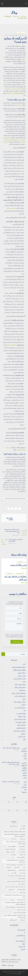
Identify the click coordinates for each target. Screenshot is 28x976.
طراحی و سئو (10, 973)
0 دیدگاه (6, 35)
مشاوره (23, 733)
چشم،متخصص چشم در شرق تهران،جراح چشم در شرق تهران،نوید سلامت (14, 903)
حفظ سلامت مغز (21, 851)
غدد (24, 710)
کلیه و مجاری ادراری (19, 719)
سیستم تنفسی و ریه (20, 707)
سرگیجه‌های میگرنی (12, 345)
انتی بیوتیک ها (22, 838)
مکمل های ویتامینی (21, 889)
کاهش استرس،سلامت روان (19, 912)
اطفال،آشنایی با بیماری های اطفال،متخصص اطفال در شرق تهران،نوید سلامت (14, 835)
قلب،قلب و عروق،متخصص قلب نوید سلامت (16, 881)
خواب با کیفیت (22, 854)
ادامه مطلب (24, 568)
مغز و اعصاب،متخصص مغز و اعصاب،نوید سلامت (15, 498)
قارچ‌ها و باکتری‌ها (21, 878)
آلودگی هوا (23, 826)
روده (13, 857)
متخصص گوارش (20, 728)
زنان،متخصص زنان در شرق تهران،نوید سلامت (15, 864)
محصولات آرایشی (21, 884)
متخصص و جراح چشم (19, 731)
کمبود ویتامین (22, 919)
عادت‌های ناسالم (22, 870)
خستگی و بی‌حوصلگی (10, 851)
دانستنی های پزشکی (19, 687)
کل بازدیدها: (21, 946)
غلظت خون (13, 872)
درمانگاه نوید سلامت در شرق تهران (13, 88)
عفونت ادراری (22, 872)
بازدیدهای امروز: (20, 935)
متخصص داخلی (21, 725)
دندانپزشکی (22, 690)
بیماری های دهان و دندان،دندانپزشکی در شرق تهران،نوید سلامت (15, 842)
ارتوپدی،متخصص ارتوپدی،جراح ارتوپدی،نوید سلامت (14, 831)
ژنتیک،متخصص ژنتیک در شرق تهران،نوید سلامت (15, 907)
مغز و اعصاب (16, 16)
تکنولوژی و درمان (12, 846)
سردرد (24, 867)
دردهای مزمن (13, 854)
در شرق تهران (15, 93)
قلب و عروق (21, 716)
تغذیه (24, 681)
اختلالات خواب (22, 828)
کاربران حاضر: (21, 930)
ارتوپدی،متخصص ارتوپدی (18, 667)
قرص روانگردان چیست (18, 565)
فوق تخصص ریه (21, 713)
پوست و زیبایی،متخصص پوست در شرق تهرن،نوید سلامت (14, 895)
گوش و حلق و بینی (19, 573)
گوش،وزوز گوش (13, 919)
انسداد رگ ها (14, 838)
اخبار (24, 664)
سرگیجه (19, 105)
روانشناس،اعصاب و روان (18, 693)
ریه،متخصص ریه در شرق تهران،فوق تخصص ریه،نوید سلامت (16, 861)
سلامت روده (16, 867)
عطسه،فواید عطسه (11, 870)
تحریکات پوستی (22, 846)
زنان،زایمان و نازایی (20, 696)
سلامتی (23, 704)
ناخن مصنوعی (11, 889)
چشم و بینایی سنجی (20, 684)
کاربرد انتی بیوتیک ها (21, 909)
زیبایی (23, 699)
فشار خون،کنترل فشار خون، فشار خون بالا (16, 875)
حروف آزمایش (22, 849)
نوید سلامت (12, 35)
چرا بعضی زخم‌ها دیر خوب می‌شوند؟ (10, 781)
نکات (24, 739)
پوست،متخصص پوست (19, 678)
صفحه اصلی (24, 16)
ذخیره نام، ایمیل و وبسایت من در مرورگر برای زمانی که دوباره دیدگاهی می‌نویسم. (14, 635)
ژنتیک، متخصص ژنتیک (19, 702)
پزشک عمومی (21, 673)
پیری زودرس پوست (21, 899)
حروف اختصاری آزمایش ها (10, 849)
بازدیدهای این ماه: (20, 941)
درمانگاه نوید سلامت (21, 857)
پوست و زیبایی (21, 676)
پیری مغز (12, 899)
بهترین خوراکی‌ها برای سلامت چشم (11, 747)
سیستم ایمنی (8, 867)
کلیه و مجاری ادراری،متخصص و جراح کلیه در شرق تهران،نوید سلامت (14, 916)
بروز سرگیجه (12, 208)
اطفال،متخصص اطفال (19, 670)
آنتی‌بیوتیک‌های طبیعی (13, 826)
